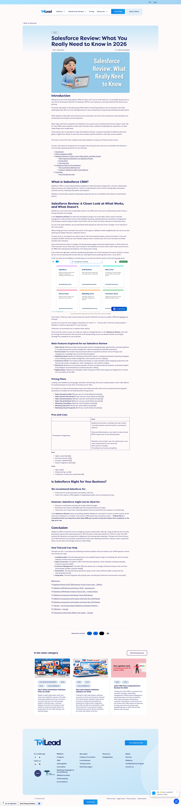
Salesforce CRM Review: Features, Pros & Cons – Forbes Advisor (76, 592)
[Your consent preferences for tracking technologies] (3, 802)
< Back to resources (29, 23)
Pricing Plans (63, 161)
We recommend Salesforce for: (69, 168)
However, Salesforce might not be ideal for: (73, 170)
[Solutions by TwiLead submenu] (85, 11)
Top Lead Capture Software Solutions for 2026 (87, 691)
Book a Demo (134, 11)
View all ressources (137, 653)
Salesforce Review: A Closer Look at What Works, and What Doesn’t (78, 156)
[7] (81, 559)
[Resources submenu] (106, 11)
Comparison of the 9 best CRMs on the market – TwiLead (73, 613)
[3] (70, 456)
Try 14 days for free (136, 743)
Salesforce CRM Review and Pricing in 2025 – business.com (74, 588)
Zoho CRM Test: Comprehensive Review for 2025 (127, 687)
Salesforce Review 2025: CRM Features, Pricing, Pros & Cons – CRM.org (77, 585)
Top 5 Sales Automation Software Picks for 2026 (52, 691)
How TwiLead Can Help (67, 174)
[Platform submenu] (64, 11)
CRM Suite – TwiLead (61, 609)
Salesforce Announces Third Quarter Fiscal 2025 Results (73, 595)
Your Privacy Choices (27, 803)
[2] (101, 394)
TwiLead (122, 317)
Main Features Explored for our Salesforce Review (76, 159)
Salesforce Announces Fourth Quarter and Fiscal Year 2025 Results (77, 599)
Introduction (59, 152)
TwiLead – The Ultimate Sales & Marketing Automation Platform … (76, 606)
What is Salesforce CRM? (63, 154)
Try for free (118, 11)
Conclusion (59, 172)
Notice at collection (9, 803)
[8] (82, 569)
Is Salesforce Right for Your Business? (68, 165)
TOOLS (55, 32)
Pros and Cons (64, 163)
